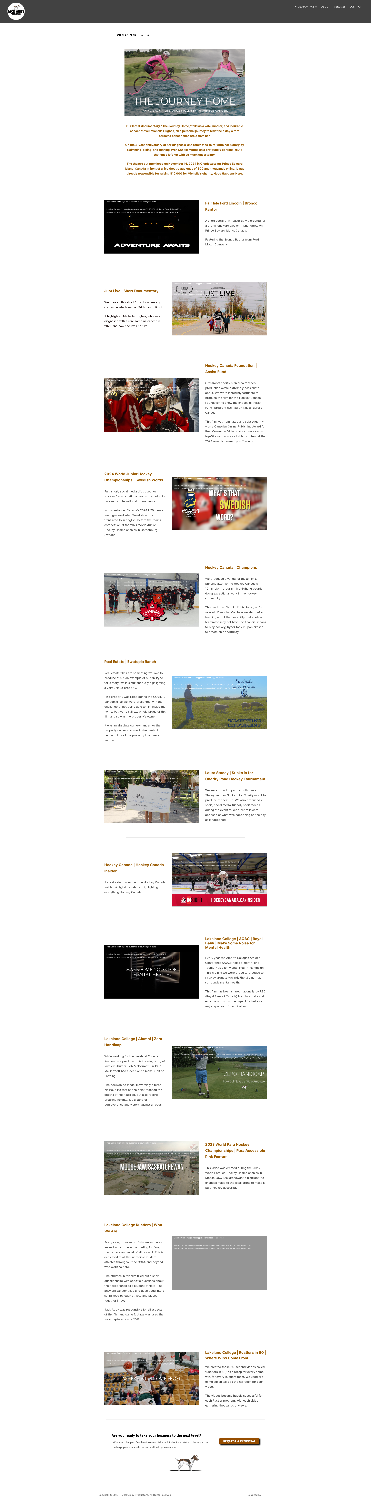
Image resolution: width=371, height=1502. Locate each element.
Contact (355, 6)
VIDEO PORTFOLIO (306, 6)
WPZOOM (267, 1494)
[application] (151, 227)
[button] (184, 82)
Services (339, 6)
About (325, 6)
